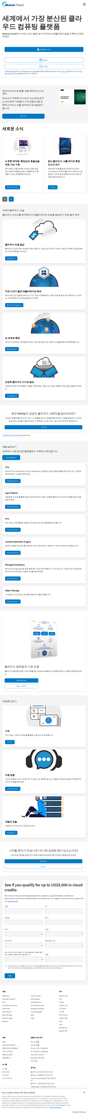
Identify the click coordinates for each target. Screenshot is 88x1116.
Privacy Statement (55, 1107)
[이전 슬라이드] (4, 199)
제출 (9, 976)
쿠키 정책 (18, 73)
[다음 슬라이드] (11, 199)
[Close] (84, 1092)
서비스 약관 (64, 71)
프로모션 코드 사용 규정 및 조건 (12, 435)
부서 (7, 929)
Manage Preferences (79, 1112)
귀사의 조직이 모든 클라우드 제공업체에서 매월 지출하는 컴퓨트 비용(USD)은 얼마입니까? (24, 953)
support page (13, 901)
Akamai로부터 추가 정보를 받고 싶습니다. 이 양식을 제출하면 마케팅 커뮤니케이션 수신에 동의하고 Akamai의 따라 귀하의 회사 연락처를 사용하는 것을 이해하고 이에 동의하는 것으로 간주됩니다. (45, 967)
